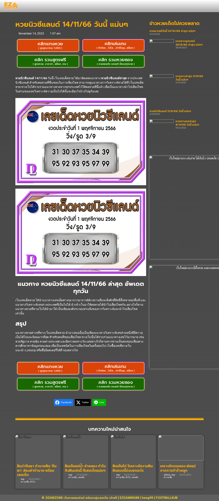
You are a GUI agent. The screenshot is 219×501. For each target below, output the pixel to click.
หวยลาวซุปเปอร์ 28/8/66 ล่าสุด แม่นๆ (189, 43)
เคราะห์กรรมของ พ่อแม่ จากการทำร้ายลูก (178, 468)
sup (22, 479)
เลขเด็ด (81, 477)
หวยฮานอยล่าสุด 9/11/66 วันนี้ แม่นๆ (187, 123)
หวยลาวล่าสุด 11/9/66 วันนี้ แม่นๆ (189, 78)
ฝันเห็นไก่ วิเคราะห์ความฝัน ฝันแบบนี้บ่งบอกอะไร (133, 468)
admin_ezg (169, 474)
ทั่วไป (32, 481)
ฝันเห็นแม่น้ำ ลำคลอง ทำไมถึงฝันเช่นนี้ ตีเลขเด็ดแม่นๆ (85, 468)
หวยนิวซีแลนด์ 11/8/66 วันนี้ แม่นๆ (170, 111)
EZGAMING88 (129, 498)
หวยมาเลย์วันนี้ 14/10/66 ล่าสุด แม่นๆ (172, 31)
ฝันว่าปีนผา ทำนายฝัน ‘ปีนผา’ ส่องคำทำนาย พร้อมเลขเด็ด (36, 470)
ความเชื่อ (25, 481)
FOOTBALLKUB (166, 498)
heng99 (147, 498)
